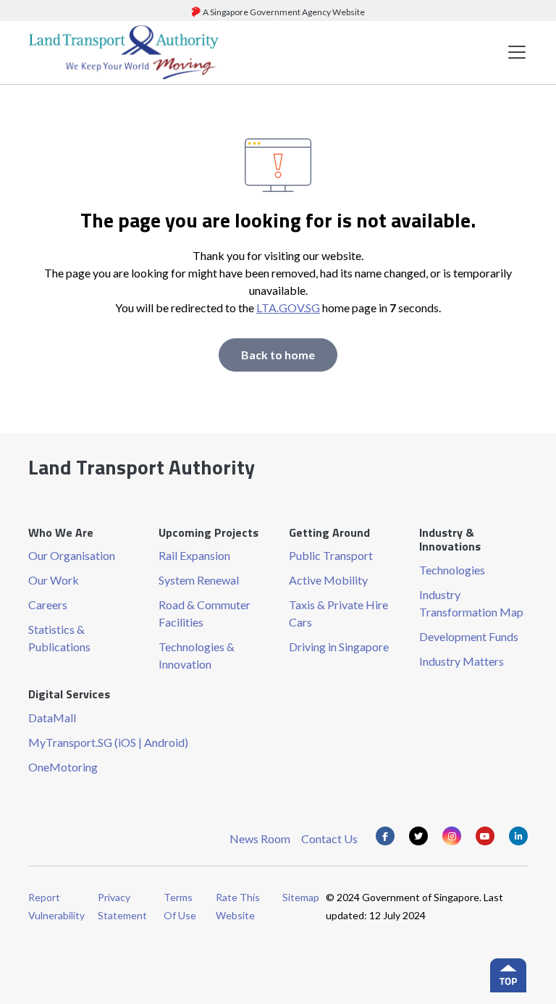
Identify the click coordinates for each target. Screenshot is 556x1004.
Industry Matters (461, 661)
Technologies (452, 570)
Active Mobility (328, 580)
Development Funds (468, 636)
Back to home (278, 354)
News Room (259, 838)
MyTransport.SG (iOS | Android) (108, 742)
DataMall (52, 717)
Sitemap (300, 897)
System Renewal (199, 580)
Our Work (53, 580)
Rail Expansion (194, 555)
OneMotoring (63, 767)
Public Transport (331, 555)
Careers (47, 604)
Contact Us (329, 838)
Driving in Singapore (339, 646)
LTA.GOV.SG (288, 307)
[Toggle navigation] (517, 52)
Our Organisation (71, 555)
